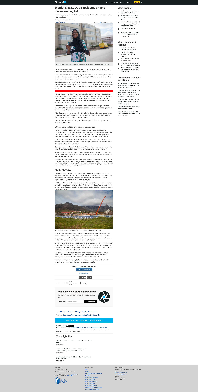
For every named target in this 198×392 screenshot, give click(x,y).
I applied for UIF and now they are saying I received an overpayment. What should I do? (128, 101)
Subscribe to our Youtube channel (93, 387)
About (86, 369)
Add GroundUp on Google (106, 22)
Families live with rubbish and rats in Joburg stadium (130, 12)
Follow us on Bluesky (90, 383)
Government (75, 283)
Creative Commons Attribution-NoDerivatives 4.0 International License (89, 327)
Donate (137, 2)
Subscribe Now (91, 301)
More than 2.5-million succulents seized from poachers (128, 54)
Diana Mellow (72, 20)
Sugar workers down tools (129, 28)
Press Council (73, 374)
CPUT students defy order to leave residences (130, 59)
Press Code (69, 375)
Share (97, 22)
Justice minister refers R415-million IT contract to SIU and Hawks (130, 17)
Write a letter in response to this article (84, 320)
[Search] (142, 2)
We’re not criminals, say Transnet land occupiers (128, 48)
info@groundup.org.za (121, 372)
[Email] (85, 278)
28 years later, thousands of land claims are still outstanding (130, 64)
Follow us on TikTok (90, 379)
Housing (83, 283)
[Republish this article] (90, 278)
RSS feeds (87, 375)
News (107, 2)
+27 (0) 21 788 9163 (120, 374)
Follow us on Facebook (91, 381)
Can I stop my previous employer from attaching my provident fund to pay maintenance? (129, 114)
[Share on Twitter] (82, 278)
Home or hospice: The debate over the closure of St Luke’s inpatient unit (130, 34)
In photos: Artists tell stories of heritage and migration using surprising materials (130, 23)
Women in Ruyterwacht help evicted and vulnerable (78, 312)
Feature (57, 22)
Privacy (87, 371)
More (129, 2)
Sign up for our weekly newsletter (93, 373)
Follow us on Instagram (91, 385)
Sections (114, 2)
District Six (66, 283)
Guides (122, 2)
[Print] (88, 278)
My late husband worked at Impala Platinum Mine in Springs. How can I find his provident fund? (129, 85)
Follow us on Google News (91, 377)
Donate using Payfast (84, 269)
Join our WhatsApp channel (92, 389)
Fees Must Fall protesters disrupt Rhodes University (81, 315)
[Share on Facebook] (80, 278)
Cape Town (63, 22)
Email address (62, 301)
